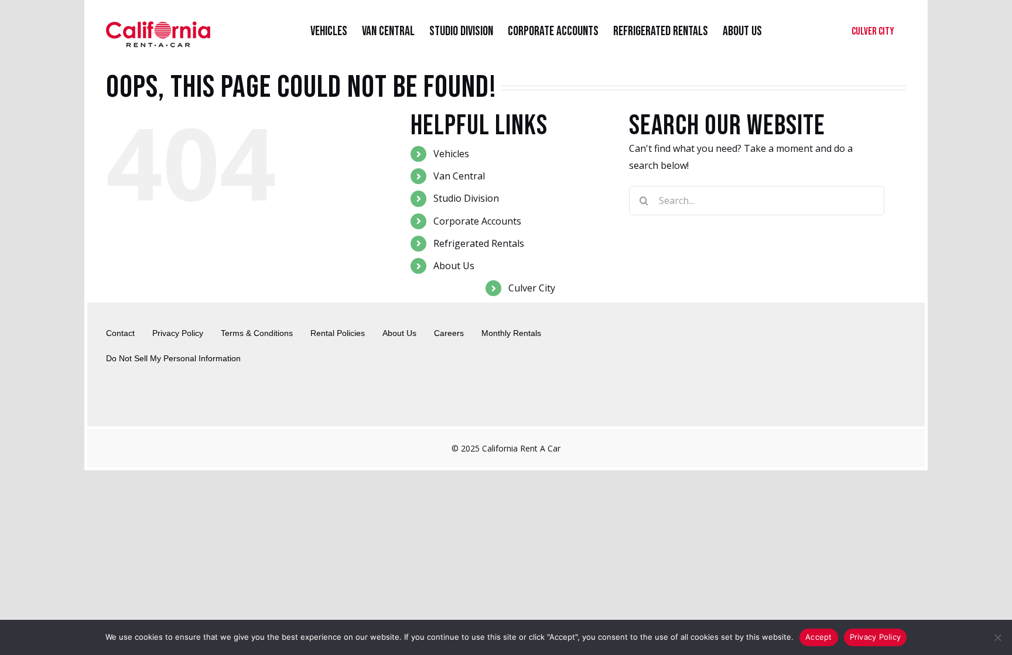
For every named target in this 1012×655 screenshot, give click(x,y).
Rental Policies (337, 333)
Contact (120, 333)
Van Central (459, 175)
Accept (818, 637)
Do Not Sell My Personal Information (173, 358)
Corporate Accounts (477, 221)
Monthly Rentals (511, 333)
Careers (449, 333)
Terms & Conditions (257, 333)
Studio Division (466, 198)
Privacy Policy (177, 333)
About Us (453, 265)
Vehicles (451, 153)
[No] (997, 637)
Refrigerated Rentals (478, 243)
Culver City (531, 287)
